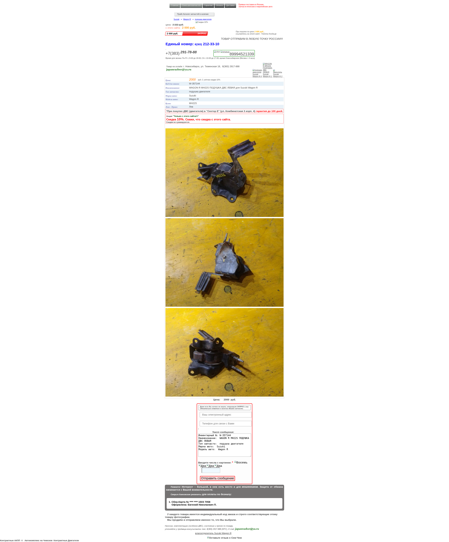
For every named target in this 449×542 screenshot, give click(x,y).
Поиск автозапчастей (191, 5)
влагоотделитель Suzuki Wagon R (213, 533)
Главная (174, 5)
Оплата (219, 5)
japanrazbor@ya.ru (178, 69)
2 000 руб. (172, 33)
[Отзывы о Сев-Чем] (224, 537)
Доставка (230, 5)
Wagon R (187, 19)
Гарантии (208, 5)
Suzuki (176, 19)
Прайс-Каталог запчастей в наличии (192, 14)
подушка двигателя (203, 19)
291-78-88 (188, 52)
